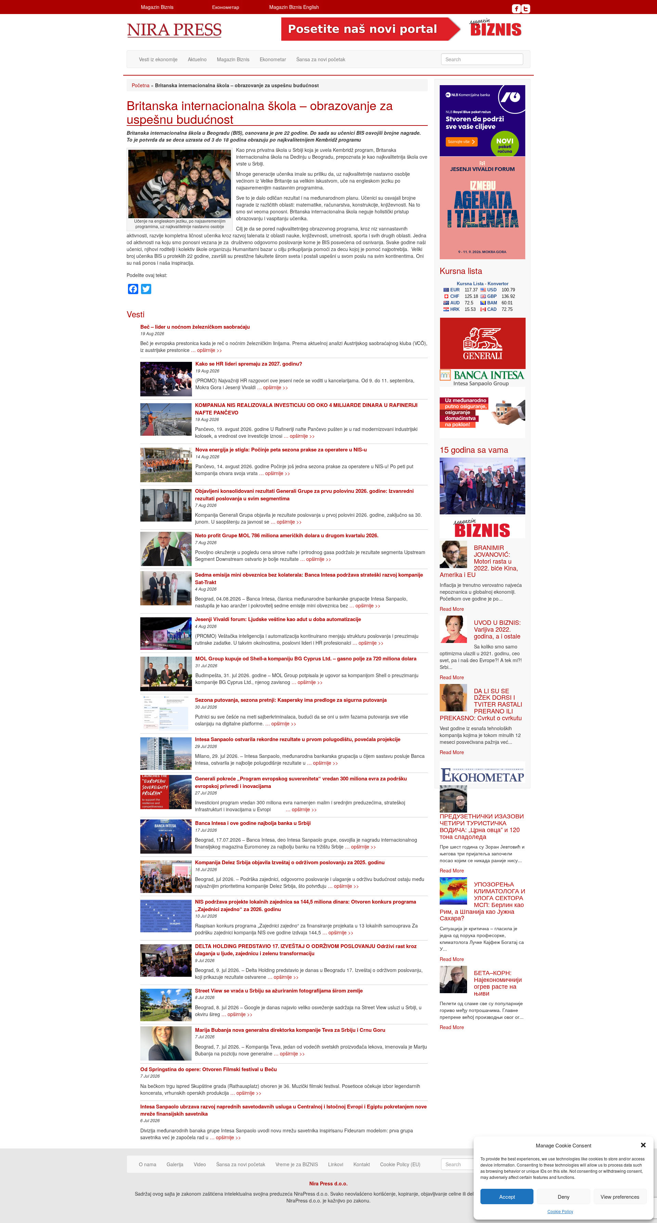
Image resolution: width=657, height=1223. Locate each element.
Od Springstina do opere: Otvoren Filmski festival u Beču (208, 1069)
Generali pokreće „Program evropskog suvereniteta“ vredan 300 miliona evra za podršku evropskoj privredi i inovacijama (301, 782)
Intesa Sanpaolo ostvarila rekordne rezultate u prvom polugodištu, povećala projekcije (297, 739)
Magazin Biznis (157, 6)
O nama (147, 1164)
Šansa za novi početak (320, 59)
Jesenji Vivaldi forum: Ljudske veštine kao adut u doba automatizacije (278, 619)
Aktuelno (197, 59)
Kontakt (361, 1164)
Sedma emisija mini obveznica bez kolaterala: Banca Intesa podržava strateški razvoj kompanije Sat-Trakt (309, 578)
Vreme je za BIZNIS (296, 1164)
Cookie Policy (560, 1211)
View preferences (620, 1196)
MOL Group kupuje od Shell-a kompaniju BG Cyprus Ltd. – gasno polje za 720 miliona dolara (305, 658)
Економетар (225, 6)
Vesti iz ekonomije (158, 59)
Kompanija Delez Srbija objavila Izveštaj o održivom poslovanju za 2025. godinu (290, 862)
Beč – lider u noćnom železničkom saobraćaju (195, 326)
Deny (564, 1196)
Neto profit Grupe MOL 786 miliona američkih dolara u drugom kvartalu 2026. (286, 535)
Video (200, 1164)
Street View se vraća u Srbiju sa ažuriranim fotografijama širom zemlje (279, 990)
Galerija (175, 1164)
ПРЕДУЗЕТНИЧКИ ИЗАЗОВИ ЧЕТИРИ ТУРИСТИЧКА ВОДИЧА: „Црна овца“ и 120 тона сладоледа (482, 825)
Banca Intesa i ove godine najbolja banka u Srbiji (253, 823)
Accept (507, 1196)
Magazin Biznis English (294, 6)
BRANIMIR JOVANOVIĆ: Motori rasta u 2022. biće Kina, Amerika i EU (479, 561)
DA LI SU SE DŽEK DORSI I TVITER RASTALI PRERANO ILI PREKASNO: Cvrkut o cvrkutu (481, 704)
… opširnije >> (206, 349)
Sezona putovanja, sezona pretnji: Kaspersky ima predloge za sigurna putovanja (291, 699)
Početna (141, 85)
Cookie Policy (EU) (400, 1164)
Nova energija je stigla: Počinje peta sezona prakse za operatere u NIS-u (281, 449)
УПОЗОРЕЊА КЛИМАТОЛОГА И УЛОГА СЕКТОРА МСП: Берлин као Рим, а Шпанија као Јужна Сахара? (482, 900)
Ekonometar (273, 59)
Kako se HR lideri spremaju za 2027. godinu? (248, 363)
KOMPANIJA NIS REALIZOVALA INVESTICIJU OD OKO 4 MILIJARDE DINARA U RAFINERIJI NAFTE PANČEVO (306, 408)
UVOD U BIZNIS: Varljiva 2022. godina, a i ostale (497, 629)
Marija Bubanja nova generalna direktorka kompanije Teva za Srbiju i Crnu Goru (290, 1030)
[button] (643, 1145)
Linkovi (335, 1164)
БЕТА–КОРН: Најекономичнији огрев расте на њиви (498, 982)
